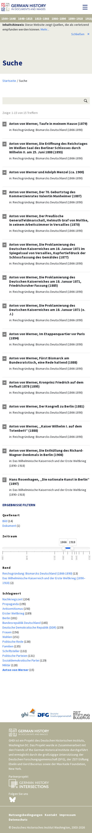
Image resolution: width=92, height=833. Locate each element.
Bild (5, 521)
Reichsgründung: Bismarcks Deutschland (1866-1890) (48, 130)
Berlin (6, 618)
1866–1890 (59, 19)
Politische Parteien (15, 656)
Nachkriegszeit (12, 599)
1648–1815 (25, 19)
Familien (8, 646)
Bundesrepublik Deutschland (21, 623)
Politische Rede (13, 642)
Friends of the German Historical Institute (42, 750)
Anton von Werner (15, 670)
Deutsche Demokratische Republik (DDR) (29, 627)
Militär (6, 665)
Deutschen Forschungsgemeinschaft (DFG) (37, 759)
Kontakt (51, 815)
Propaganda (10, 604)
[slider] (63, 548)
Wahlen (7, 637)
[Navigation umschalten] (86, 7)
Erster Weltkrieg (13, 613)
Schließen (80, 34)
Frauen (7, 632)
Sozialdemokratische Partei (21, 660)
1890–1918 (75, 19)
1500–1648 (8, 19)
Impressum (67, 815)
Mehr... (45, 29)
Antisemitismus (13, 609)
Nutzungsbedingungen (25, 815)
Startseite (9, 81)
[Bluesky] (12, 799)
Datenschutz (18, 820)
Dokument (9, 526)
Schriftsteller (11, 651)
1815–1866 (42, 19)
